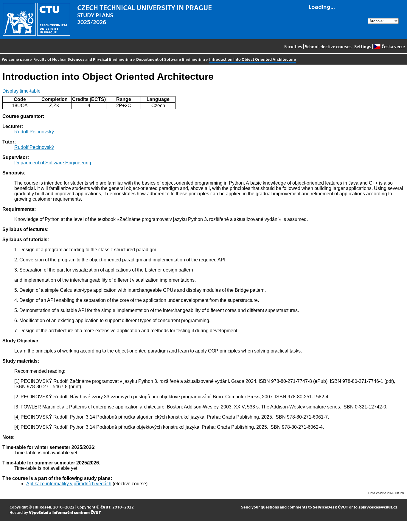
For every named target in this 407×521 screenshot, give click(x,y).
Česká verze (393, 46)
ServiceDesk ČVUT (330, 507)
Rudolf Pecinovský (34, 131)
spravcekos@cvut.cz (377, 507)
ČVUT (105, 507)
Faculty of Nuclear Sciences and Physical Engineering (82, 59)
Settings (362, 46)
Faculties (293, 46)
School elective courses (328, 46)
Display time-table (21, 90)
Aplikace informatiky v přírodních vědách (68, 483)
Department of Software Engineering (170, 59)
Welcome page (15, 59)
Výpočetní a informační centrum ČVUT (65, 512)
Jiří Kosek (42, 507)
